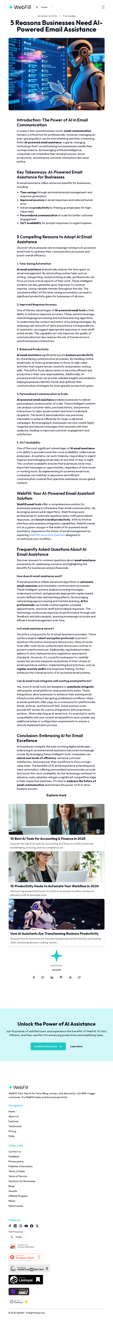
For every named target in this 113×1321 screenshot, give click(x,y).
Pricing (12, 1131)
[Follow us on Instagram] (20, 1226)
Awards (13, 1191)
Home (12, 1111)
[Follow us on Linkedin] (15, 1226)
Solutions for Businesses (22, 1181)
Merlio (12, 1200)
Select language (16, 1231)
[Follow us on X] (37, 1226)
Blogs (12, 1186)
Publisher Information (21, 1166)
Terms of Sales (17, 1171)
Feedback (14, 1156)
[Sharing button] (79, 977)
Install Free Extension (45, 1046)
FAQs (12, 1136)
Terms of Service (18, 1176)
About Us (14, 1116)
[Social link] (34, 977)
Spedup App (15, 1210)
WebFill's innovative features (47, 535)
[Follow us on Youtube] (26, 1226)
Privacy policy (16, 1161)
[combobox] (44, 7)
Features (13, 1121)
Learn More (76, 1046)
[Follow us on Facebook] (31, 1226)
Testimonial (15, 1126)
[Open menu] (103, 7)
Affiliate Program (18, 1196)
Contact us (15, 1151)
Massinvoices (16, 1205)
